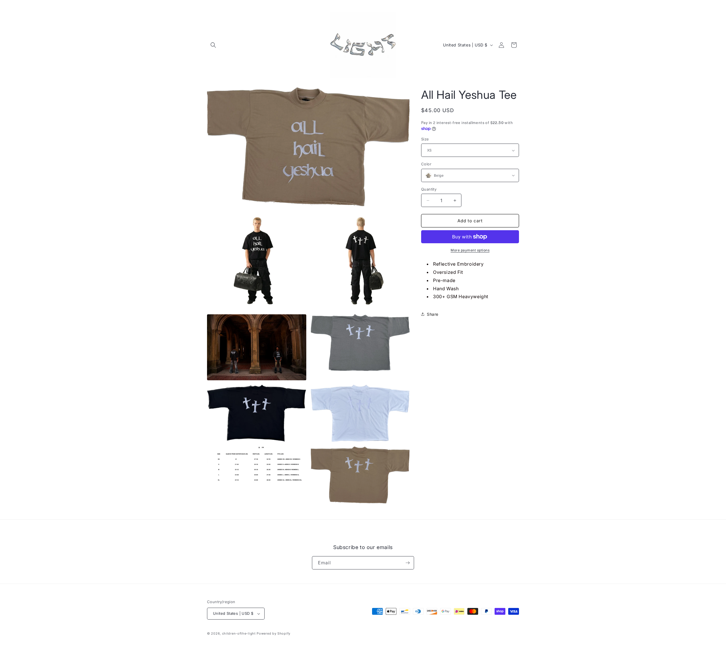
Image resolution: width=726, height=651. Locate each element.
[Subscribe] (407, 562)
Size (425, 139)
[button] (213, 45)
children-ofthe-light (239, 633)
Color (426, 164)
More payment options (470, 250)
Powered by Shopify (273, 633)
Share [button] (432, 314)
